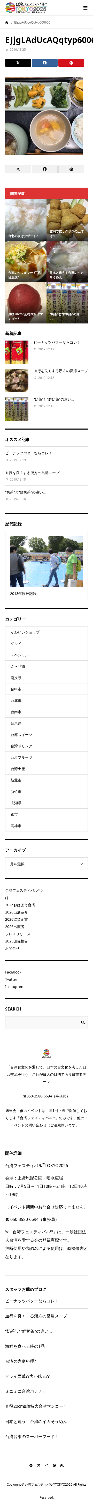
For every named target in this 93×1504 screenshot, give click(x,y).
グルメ (16, 643)
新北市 (16, 780)
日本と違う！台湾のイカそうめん (36, 1421)
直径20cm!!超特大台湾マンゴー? (35, 1406)
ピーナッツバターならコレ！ (57, 342)
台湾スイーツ (21, 734)
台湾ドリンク (21, 745)
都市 (14, 814)
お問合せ (12, 948)
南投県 (16, 677)
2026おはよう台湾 (20, 904)
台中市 (16, 689)
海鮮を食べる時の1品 (25, 1346)
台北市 (16, 700)
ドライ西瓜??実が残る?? (27, 1376)
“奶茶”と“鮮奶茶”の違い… (54, 399)
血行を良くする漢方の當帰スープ (61, 370)
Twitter (11, 979)
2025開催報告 (16, 941)
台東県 (16, 723)
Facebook (13, 972)
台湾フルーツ (21, 757)
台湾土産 (18, 768)
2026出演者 (14, 926)
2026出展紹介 (16, 912)
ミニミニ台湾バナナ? (24, 1391)
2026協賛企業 (16, 919)
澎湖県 (16, 802)
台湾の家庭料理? (20, 1361)
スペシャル (20, 654)
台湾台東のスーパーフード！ (32, 1436)
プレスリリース (17, 933)
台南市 (16, 711)
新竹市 (16, 791)
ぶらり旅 (18, 666)
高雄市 (16, 825)
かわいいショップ (25, 632)
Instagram (14, 986)
